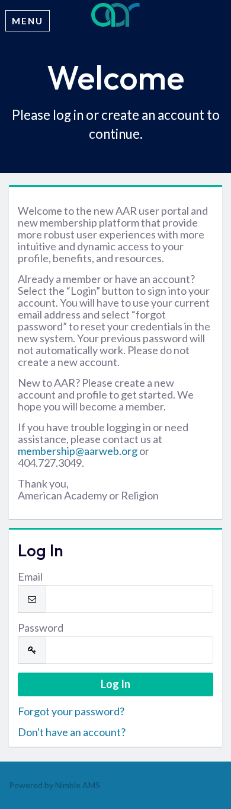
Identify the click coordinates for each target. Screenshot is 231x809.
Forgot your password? (71, 711)
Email (30, 576)
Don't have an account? (72, 731)
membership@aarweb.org (77, 450)
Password (40, 627)
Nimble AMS (77, 785)
